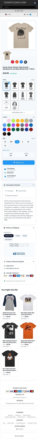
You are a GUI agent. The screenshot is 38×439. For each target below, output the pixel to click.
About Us (10, 415)
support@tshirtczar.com (12, 268)
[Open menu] (35, 3)
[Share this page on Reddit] (16, 61)
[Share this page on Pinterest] (12, 61)
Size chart (7, 150)
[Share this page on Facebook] (21, 61)
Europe (25, 235)
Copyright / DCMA (32, 423)
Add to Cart (20, 162)
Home (1, 381)
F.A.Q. (4, 423)
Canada (18, 235)
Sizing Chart (10, 423)
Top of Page (37, 381)
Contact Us (18, 415)
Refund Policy (21, 417)
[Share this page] (25, 62)
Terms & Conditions (10, 417)
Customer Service (20, 423)
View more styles (17, 112)
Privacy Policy (27, 415)
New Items (20, 11)
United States (8, 235)
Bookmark (20, 429)
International (8, 239)
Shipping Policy (31, 417)
